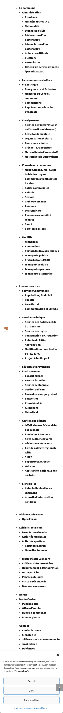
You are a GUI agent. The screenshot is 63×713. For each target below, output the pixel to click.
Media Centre (27, 599)
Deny (31, 690)
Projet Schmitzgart (37, 358)
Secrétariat (32, 304)
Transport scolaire (36, 264)
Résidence (31, 17)
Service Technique (33, 317)
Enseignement (31, 120)
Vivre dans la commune (36, 165)
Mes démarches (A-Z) (38, 21)
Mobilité (27, 237)
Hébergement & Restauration (40, 568)
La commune (27, 8)
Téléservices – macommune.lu (41, 639)
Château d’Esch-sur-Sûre (37, 563)
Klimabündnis (33, 403)
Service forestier (35, 380)
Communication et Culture (41, 309)
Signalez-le (29, 635)
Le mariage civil (35, 30)
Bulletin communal (34, 612)
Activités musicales (34, 536)
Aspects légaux (40, 708)
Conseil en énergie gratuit (41, 394)
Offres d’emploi (31, 608)
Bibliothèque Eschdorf (36, 558)
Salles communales (37, 188)
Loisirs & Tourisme (30, 527)
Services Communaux (35, 290)
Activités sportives (33, 541)
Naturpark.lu (30, 572)
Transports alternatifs (38, 273)
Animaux (30, 206)
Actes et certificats (36, 53)
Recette (29, 299)
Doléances (28, 648)
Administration (31, 12)
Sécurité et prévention (36, 366)
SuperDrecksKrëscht (37, 461)
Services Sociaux (35, 228)
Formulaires (32, 62)
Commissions (33, 102)
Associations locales (34, 532)
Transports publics (36, 255)
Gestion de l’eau (35, 389)
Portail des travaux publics (42, 251)
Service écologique (37, 385)
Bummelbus (32, 246)
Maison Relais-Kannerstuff (41, 152)
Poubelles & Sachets (37, 434)
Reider (23, 594)
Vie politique (30, 84)
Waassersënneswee (34, 586)
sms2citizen (29, 644)
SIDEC (28, 457)
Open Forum (29, 519)
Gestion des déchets (34, 420)
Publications (30, 603)
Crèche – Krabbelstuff (38, 147)
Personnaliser (31, 700)
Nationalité (32, 26)
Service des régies (36, 331)
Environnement (31, 371)
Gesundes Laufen (35, 545)
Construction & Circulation (41, 335)
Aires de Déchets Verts (38, 439)
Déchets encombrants (38, 443)
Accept (31, 681)
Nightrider (31, 241)
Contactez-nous (31, 630)
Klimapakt (31, 407)
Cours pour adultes (36, 143)
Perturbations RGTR (37, 260)
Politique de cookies (23, 708)
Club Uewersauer (35, 201)
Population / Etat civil (38, 295)
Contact (24, 625)
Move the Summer (36, 550)
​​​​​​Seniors (29, 197)
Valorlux (30, 466)
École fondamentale (37, 134)
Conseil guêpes (34, 376)
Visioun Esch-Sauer (31, 514)
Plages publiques (32, 577)
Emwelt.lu (31, 398)
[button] (57, 655)
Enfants (29, 192)
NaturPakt (31, 412)
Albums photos (31, 617)
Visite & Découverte (34, 581)
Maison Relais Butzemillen (41, 156)
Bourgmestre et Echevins (40, 89)
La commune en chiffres (37, 80)
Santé (28, 224)
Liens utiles (29, 483)
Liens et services (29, 286)
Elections (30, 58)
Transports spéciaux (37, 269)
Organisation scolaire (38, 138)
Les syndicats (33, 210)
